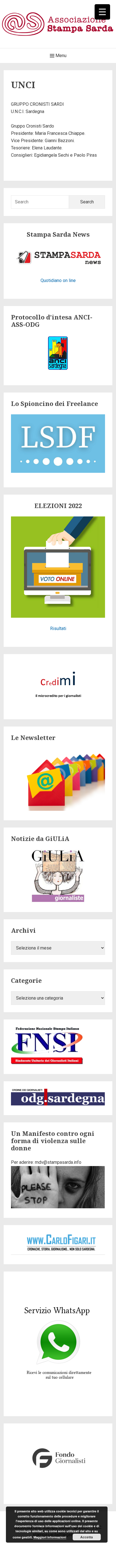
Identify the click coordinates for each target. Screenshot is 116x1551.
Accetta (86, 1537)
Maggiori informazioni (50, 1537)
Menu (60, 55)
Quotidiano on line (58, 280)
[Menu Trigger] (102, 12)
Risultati (58, 628)
